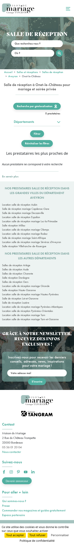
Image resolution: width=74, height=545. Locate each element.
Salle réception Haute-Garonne (19, 290)
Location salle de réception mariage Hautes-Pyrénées (30, 294)
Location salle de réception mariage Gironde (26, 286)
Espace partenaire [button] (13, 515)
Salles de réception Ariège (16, 265)
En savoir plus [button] (10, 176)
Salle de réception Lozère (15, 302)
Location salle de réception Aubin (19, 204)
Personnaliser (60, 535)
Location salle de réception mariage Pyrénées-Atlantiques (32, 307)
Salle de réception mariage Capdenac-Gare (25, 209)
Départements (24, 121)
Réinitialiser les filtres (37, 143)
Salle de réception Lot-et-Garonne (20, 298)
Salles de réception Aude (15, 269)
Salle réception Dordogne (15, 278)
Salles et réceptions (27, 72)
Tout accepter (15, 535)
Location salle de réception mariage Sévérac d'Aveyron (31, 242)
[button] (4, 472)
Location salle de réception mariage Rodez (24, 234)
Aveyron (13, 76)
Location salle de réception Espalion (21, 217)
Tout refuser (37, 535)
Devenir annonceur (17, 481)
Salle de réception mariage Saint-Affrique (24, 238)
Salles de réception (52, 72)
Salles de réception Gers (15, 282)
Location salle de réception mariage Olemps (25, 229)
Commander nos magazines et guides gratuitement (33, 510)
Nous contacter (11, 452)
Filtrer (37, 134)
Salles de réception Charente (17, 273)
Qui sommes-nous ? (14, 501)
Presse (6, 506)
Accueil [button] (8, 72)
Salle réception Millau (13, 225)
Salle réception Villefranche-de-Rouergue (24, 246)
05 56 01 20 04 (12, 447)
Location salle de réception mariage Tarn (23, 315)
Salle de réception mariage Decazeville (23, 213)
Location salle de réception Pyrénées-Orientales (27, 311)
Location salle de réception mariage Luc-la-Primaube (29, 221)
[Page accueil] (18, 8)
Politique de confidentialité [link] (37, 541)
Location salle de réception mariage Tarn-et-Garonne (30, 319)
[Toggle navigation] (67, 8)
